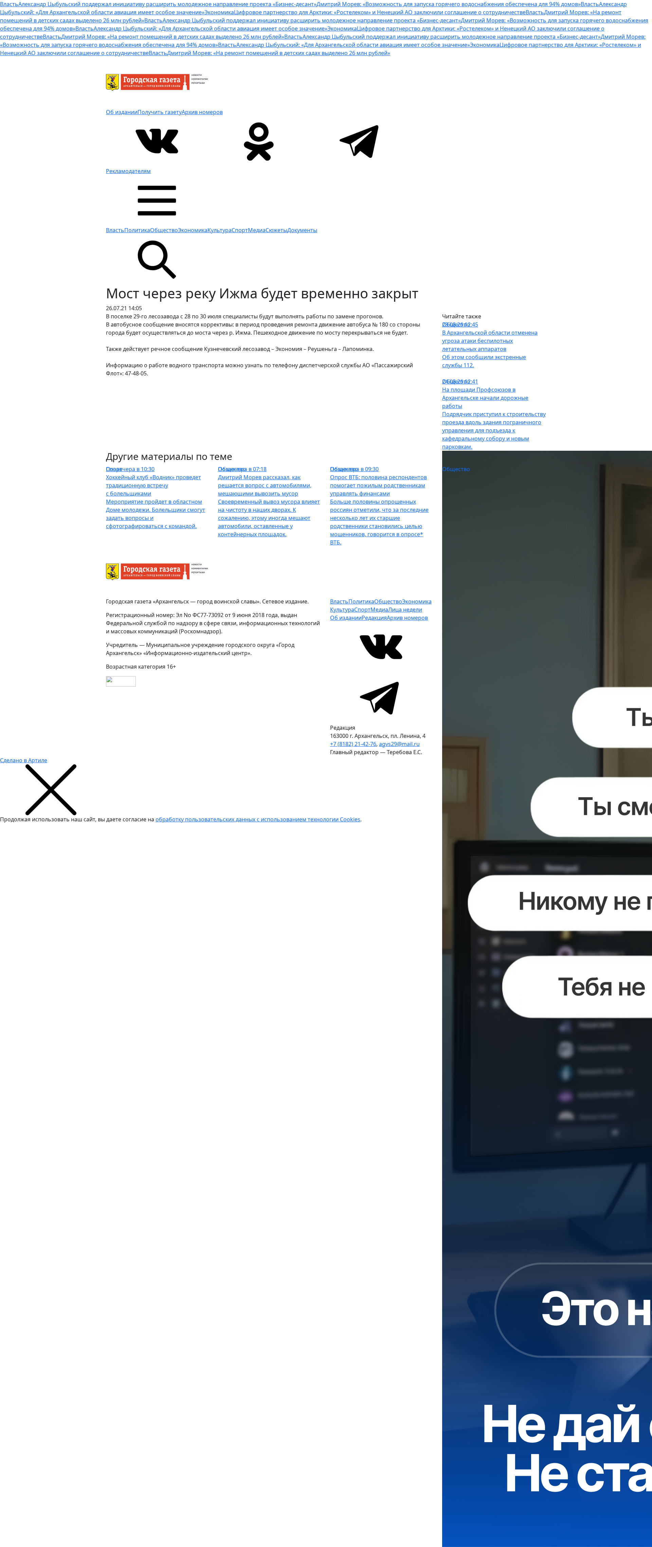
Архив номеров (202, 112)
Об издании (122, 112)
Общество (164, 230)
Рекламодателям (128, 171)
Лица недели (405, 609)
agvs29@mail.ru (399, 744)
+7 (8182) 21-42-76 (353, 744)
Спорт (240, 230)
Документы (302, 230)
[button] (157, 200)
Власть (115, 230)
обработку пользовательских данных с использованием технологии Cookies (258, 819)
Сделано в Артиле (23, 760)
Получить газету (160, 112)
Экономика (192, 230)
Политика (137, 230)
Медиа (257, 230)
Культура (219, 230)
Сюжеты (276, 230)
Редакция (374, 617)
